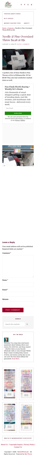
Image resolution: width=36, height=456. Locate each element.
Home (4, 28)
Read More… (16, 359)
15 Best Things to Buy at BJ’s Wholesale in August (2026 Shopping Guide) (10, 380)
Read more (11, 394)
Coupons (11, 28)
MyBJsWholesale (23, 452)
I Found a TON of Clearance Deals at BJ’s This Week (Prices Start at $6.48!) (10, 413)
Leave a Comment (23, 44)
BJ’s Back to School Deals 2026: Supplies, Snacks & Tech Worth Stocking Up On (26, 380)
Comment (6, 253)
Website (5, 299)
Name (5, 280)
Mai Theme (28, 454)
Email (5, 290)
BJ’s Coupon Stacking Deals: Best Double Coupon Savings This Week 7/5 (26, 413)
